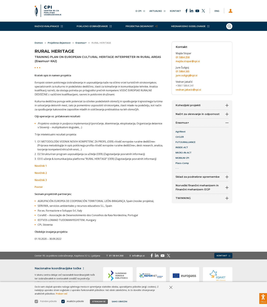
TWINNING (183, 198)
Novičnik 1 (41, 165)
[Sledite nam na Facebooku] (186, 10)
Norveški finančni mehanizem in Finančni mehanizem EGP (197, 187)
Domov (39, 42)
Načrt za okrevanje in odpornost (197, 114)
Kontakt (175, 10)
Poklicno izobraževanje (92, 26)
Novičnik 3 (41, 180)
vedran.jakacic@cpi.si (188, 89)
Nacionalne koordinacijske (58, 268)
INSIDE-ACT (182, 147)
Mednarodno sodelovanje (188, 26)
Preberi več (61, 293)
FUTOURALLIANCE (185, 142)
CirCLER (180, 136)
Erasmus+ (81, 42)
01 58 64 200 (116, 255)
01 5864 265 (182, 71)
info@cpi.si (138, 255)
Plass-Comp (182, 163)
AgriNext (181, 131)
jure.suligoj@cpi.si (186, 75)
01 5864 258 (182, 57)
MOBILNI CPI (182, 157)
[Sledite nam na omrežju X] (203, 10)
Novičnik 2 (41, 173)
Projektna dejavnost (140, 26)
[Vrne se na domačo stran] (48, 11)
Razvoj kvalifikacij (47, 26)
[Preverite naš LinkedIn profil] (191, 10)
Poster (39, 187)
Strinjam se (99, 301)
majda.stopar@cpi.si (188, 61)
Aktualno (156, 10)
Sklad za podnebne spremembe (198, 176)
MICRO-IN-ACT (183, 152)
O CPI (139, 10)
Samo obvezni (119, 301)
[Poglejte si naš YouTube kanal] (197, 10)
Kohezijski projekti (188, 105)
